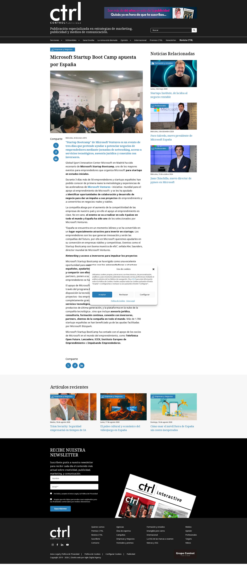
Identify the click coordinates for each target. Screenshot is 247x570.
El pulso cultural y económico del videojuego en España (120, 428)
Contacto (95, 543)
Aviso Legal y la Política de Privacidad (83, 493)
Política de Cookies (118, 301)
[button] (153, 269)
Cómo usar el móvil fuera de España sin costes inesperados (172, 428)
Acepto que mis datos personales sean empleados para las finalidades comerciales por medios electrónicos (73, 500)
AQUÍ (134, 279)
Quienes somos (97, 527)
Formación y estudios (156, 527)
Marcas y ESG (152, 543)
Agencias (120, 527)
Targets (188, 539)
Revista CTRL (97, 535)
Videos (188, 543)
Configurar (145, 294)
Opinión (188, 531)
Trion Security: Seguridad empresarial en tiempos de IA (68, 428)
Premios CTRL (97, 531)
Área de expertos (123, 531)
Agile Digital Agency (93, 557)
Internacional (152, 535)
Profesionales (191, 535)
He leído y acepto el (75, 493)
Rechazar (123, 294)
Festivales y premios (125, 543)
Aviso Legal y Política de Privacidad (64, 554)
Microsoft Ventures (99, 186)
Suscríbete (95, 539)
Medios (188, 527)
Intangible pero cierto (156, 531)
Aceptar (102, 294)
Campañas (120, 535)
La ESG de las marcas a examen (160, 539)
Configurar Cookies (114, 554)
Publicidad (131, 554)
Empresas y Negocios (125, 539)
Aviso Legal (130, 301)
